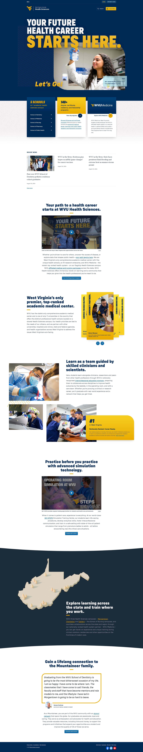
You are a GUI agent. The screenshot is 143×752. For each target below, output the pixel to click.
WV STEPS (49, 518)
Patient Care (111, 1)
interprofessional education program (89, 381)
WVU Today (113, 744)
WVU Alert (109, 744)
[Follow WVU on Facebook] (107, 748)
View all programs (71, 115)
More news (30, 188)
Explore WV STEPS (71, 533)
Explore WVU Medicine (101, 115)
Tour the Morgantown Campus (71, 278)
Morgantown (103, 619)
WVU (28, 1)
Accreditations (36, 744)
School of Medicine (36, 118)
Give (104, 1)
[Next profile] (102, 343)
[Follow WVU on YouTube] (114, 748)
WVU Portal (98, 744)
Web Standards (43, 744)
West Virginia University (35, 747)
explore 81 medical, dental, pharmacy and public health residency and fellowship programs (71, 126)
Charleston (70, 622)
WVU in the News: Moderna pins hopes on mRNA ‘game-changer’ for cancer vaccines (71, 159)
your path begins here (84, 257)
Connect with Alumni (71, 731)
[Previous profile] (98, 343)
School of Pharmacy (36, 126)
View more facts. (120, 435)
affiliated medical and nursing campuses (65, 268)
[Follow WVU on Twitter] (111, 748)
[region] (100, 318)
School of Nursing (35, 122)
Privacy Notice (30, 744)
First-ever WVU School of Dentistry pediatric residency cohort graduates (38, 177)
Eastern (82, 622)
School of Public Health (37, 130)
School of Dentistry (36, 115)
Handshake (103, 744)
